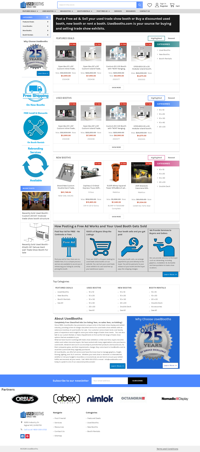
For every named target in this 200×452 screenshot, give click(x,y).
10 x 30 (162, 118)
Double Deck (164, 186)
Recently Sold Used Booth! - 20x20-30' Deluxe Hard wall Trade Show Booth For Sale (35, 248)
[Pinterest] (27, 436)
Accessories (156, 306)
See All (60, 303)
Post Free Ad (102, 11)
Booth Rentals (83, 11)
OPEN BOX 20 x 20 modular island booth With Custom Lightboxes (141, 67)
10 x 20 (162, 114)
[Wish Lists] (150, 5)
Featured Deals (29, 11)
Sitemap (58, 436)
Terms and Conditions (167, 449)
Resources (131, 11)
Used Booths (48, 11)
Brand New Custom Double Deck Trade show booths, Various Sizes (65, 187)
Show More (116, 88)
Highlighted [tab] (156, 38)
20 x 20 (162, 127)
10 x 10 (161, 110)
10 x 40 (162, 122)
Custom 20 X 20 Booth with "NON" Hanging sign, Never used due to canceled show (116, 67)
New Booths (65, 11)
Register (164, 6)
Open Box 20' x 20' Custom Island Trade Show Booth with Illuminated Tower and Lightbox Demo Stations (91, 67)
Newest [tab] (171, 38)
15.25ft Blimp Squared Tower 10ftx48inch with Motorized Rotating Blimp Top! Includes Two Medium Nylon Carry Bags (116, 187)
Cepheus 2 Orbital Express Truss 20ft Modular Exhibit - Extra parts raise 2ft (91, 187)
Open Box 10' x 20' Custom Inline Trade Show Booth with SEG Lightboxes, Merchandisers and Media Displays (65, 67)
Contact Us (145, 11)
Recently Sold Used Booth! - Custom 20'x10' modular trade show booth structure (35, 216)
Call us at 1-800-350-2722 (35, 429)
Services (118, 11)
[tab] (65, 38)
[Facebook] (22, 436)
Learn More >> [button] (43, 73)
